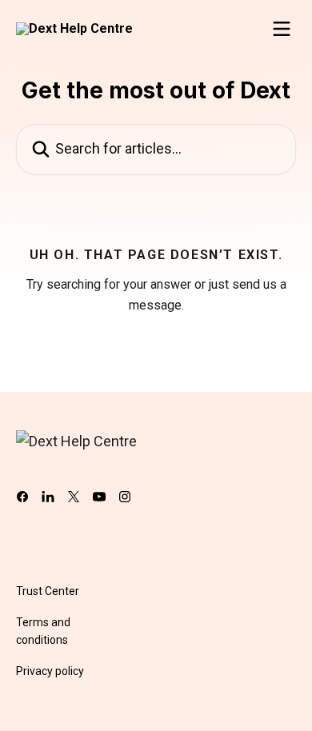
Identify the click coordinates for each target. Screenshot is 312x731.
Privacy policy (50, 671)
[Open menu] (281, 28)
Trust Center (47, 591)
